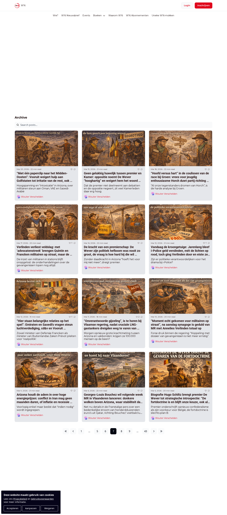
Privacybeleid (20, 498)
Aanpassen (31, 508)
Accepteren (12, 508)
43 (145, 431)
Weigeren (49, 508)
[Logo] (17, 5)
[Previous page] (73, 431)
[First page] (66, 431)
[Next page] (154, 431)
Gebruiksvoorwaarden (42, 498)
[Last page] (161, 431)
